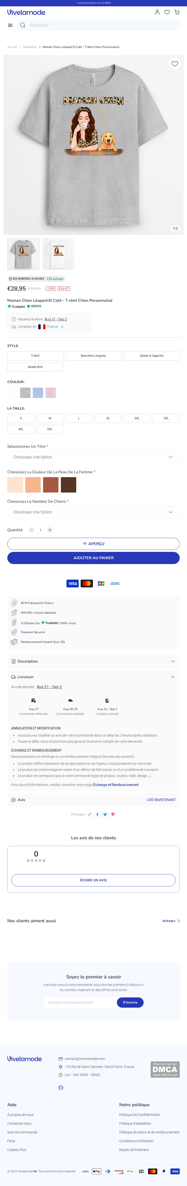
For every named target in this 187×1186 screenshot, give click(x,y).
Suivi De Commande (22, 1132)
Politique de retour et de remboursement (149, 1132)
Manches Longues (93, 355)
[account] (157, 12)
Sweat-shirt (35, 367)
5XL (49, 429)
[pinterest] (113, 814)
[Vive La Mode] (26, 12)
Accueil (12, 47)
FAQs (11, 1141)
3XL (166, 418)
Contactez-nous (19, 1123)
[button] (93, 447)
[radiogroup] (93, 485)
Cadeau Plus (16, 1150)
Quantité (15, 530)
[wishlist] (167, 12)
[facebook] (97, 814)
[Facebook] (60, 1087)
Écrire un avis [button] (93, 880)
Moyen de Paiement (134, 1150)
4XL (20, 429)
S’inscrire (130, 1002)
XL (108, 418)
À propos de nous (20, 1115)
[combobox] (98, 25)
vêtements (30, 47)
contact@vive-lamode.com (85, 1059)
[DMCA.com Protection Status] (165, 1069)
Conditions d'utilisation (136, 1141)
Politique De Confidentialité (139, 1115)
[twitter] (105, 814)
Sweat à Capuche (151, 355)
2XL (137, 418)
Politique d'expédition (135, 1123)
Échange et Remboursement (115, 785)
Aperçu (96, 544)
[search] (23, 25)
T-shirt (35, 355)
